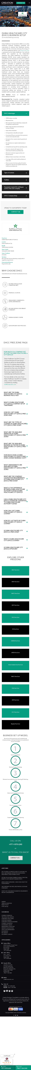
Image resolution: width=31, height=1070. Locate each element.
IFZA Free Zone (15, 688)
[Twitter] (15, 1015)
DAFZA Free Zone (15, 640)
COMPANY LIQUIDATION (7, 923)
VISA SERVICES (5, 931)
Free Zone (4, 238)
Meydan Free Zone (15, 723)
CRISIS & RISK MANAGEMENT (8, 929)
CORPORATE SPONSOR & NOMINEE (9, 921)
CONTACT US (20, 2)
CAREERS (4, 901)
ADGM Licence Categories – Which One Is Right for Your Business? (14, 883)
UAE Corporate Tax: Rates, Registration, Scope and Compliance (14, 887)
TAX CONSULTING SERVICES (8, 917)
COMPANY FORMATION (7, 915)
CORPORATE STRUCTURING (8, 918)
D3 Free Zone (15, 629)
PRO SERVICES (5, 932)
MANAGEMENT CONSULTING (8, 926)
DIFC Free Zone (15, 605)
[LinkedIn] (17, 1015)
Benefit (3, 245)
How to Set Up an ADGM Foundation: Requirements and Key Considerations (15, 892)
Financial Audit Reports (7, 262)
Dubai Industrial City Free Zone (15, 664)
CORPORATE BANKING (7, 920)
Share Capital (5, 249)
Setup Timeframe (6, 253)
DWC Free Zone (15, 581)
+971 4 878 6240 (15, 844)
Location (4, 241)
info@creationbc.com (10, 384)
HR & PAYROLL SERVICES (7, 934)
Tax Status (4, 257)
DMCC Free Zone (15, 676)
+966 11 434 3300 (8, 972)
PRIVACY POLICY (5, 904)
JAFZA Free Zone (15, 652)
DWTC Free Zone (15, 593)
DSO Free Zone (15, 617)
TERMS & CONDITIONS (7, 903)
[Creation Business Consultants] (8, 3)
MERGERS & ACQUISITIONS (8, 928)
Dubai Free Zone (24, 50)
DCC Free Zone (15, 712)
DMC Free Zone (15, 570)
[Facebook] (14, 1015)
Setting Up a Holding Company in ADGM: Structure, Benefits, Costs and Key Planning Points (15, 878)
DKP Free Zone (15, 700)
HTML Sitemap (5, 906)
